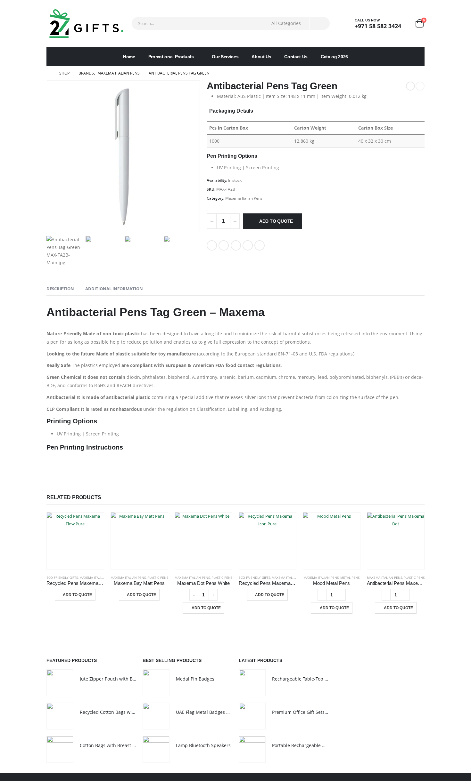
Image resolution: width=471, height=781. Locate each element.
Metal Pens (349, 577)
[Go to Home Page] (48, 73)
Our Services (225, 56)
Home (129, 56)
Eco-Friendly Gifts (62, 577)
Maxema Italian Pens (243, 198)
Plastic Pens (157, 577)
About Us (261, 56)
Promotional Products (171, 56)
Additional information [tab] (114, 288)
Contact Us (296, 56)
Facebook (212, 245)
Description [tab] (60, 288)
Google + (248, 245)
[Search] (320, 23)
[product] (75, 541)
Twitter (224, 245)
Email (259, 245)
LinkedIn (236, 245)
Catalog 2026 (334, 56)
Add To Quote (276, 221)
